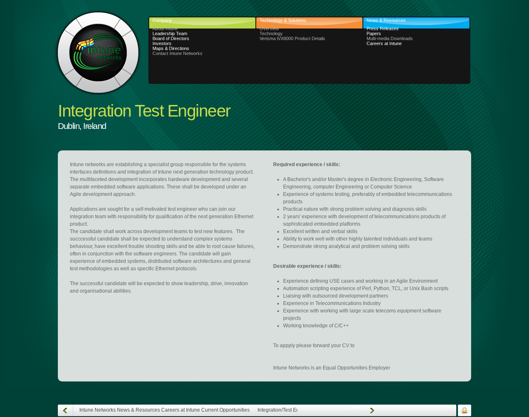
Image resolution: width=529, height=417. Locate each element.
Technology (271, 33)
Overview (269, 28)
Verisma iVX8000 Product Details (292, 38)
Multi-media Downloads (390, 38)
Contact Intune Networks (178, 53)
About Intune (165, 28)
